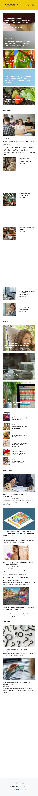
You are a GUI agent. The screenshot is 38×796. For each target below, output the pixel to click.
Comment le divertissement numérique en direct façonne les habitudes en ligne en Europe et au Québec (17, 21)
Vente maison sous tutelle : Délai (15, 578)
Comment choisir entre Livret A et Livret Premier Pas (19, 444)
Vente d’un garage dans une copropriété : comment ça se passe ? (19, 608)
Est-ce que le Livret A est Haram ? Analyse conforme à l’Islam (18, 453)
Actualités (8, 16)
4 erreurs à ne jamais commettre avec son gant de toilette (18, 563)
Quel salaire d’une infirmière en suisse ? (26, 308)
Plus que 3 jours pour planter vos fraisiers (17, 100)
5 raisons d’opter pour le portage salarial (18, 141)
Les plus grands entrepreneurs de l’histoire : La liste (25, 159)
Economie (6, 139)
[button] (28, 5)
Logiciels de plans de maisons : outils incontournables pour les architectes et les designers (18, 533)
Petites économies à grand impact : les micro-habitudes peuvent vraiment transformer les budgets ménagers (18, 79)
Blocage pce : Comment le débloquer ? (19, 418)
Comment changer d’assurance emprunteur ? (15, 495)
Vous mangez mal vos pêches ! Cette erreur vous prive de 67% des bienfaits (19, 62)
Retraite (7, 341)
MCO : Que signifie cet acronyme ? (16, 649)
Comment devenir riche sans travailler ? (19, 427)
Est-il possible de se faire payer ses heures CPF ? (16, 683)
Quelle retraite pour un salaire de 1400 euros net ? (17, 375)
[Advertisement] (27, 171)
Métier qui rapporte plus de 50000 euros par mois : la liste (27, 293)
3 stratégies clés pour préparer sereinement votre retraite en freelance (16, 345)
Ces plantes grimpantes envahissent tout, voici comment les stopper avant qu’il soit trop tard (19, 43)
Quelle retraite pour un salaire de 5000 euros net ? (17, 403)
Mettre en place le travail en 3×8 (25, 194)
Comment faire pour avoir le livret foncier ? (18, 462)
